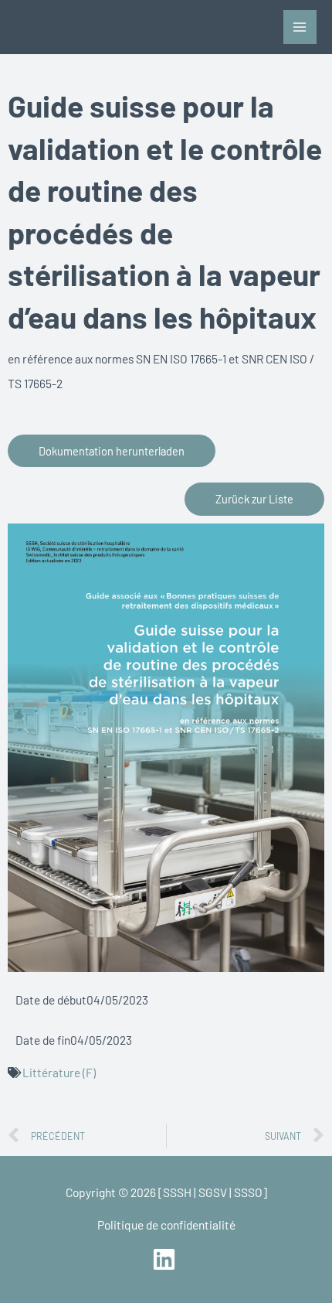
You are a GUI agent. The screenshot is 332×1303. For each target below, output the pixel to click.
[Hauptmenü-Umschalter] (300, 26)
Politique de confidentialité (166, 1224)
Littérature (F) (59, 1072)
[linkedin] (166, 1259)
